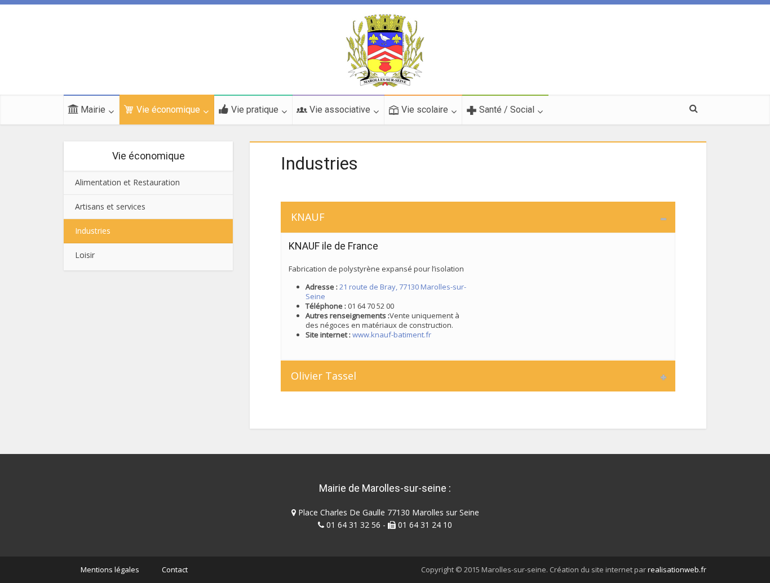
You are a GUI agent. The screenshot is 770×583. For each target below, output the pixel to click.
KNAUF (308, 217)
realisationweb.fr (677, 569)
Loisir (85, 255)
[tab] (478, 217)
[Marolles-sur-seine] (385, 50)
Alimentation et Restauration (127, 182)
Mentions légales (110, 569)
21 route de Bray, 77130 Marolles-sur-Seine (386, 291)
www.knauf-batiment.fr (391, 335)
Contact (175, 569)
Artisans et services (110, 206)
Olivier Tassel (323, 375)
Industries (92, 230)
